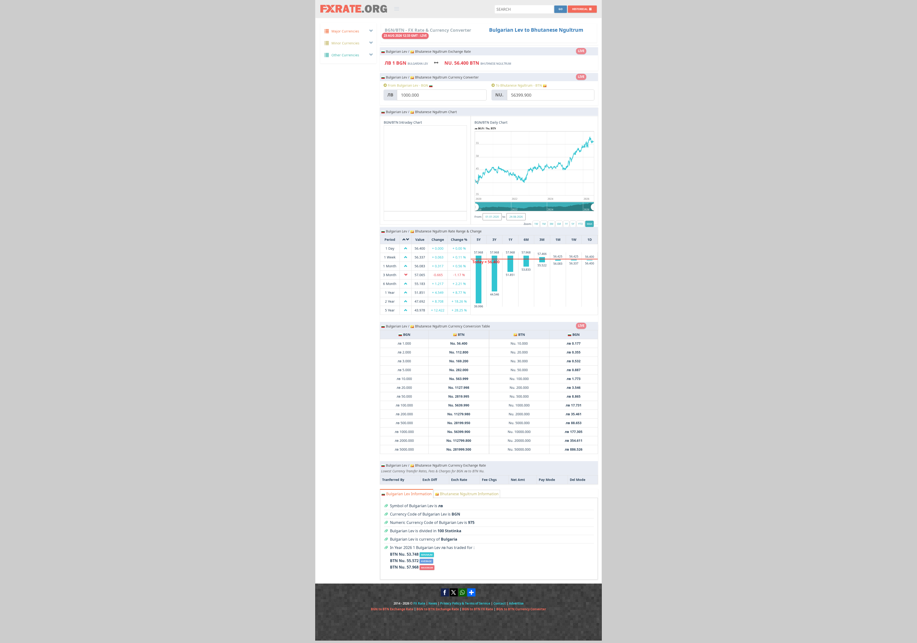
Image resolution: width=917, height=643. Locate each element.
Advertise (516, 603)
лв (390, 95)
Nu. (499, 95)
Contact (499, 603)
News (432, 603)
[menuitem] (534, 207)
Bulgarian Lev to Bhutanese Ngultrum (536, 29)
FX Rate (419, 603)
